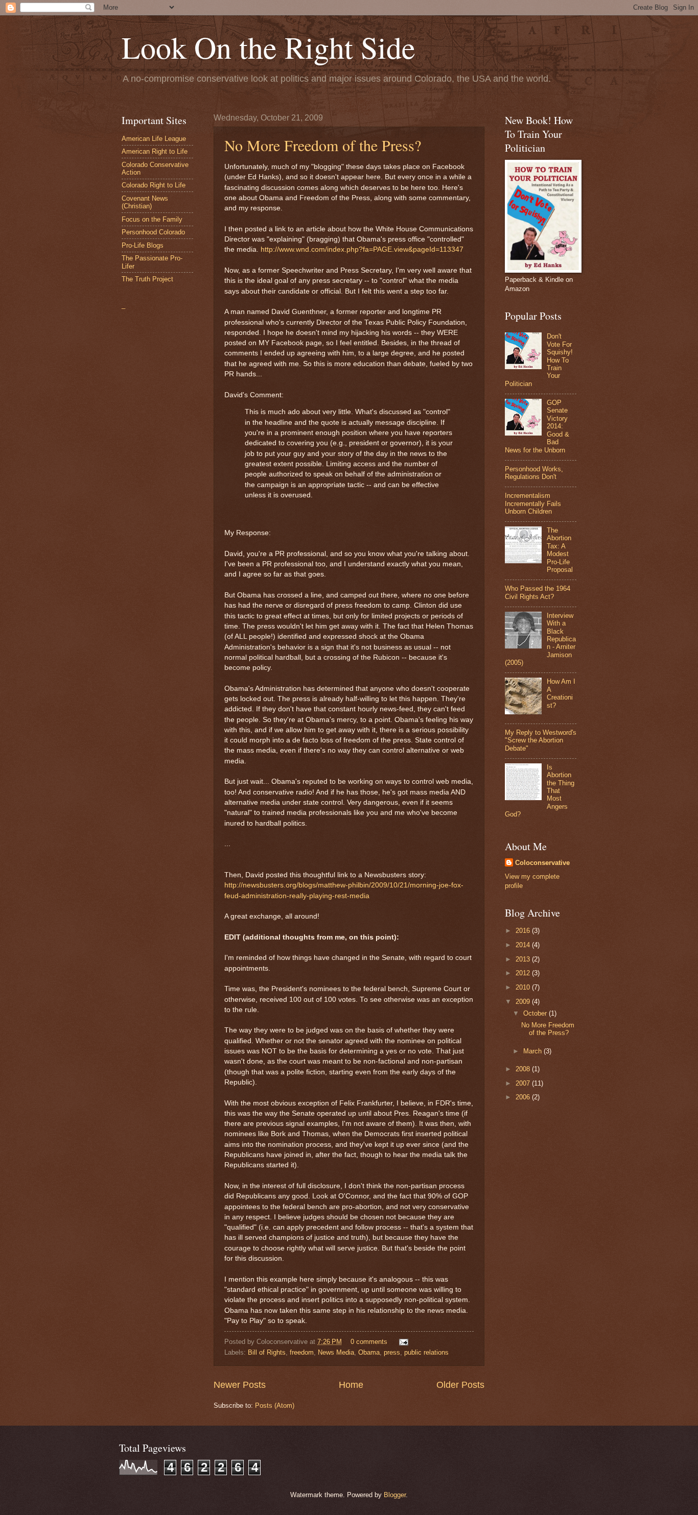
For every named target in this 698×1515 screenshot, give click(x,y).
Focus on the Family (152, 219)
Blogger (395, 1495)
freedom (302, 1352)
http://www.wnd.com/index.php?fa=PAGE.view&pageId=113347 (362, 249)
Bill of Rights (267, 1352)
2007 (524, 1083)
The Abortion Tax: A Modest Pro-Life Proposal (560, 549)
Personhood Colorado (153, 232)
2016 (524, 930)
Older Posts (460, 1385)
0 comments (369, 1341)
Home (351, 1385)
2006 (524, 1097)
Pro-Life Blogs (143, 245)
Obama (369, 1352)
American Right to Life (155, 151)
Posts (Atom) (274, 1405)
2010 (524, 987)
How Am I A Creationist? (561, 693)
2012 (524, 973)
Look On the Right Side (268, 47)
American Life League (154, 138)
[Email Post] (402, 1341)
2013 (524, 959)
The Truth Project (147, 279)
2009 (524, 1001)
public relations (426, 1352)
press (392, 1352)
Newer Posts (240, 1385)
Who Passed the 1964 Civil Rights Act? (537, 592)
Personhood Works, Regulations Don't (534, 472)
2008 (524, 1069)
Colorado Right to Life (153, 185)
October (536, 1013)
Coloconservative (542, 863)
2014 (524, 945)
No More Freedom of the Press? (322, 145)
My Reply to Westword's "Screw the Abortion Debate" (540, 740)
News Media (336, 1352)
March (533, 1051)
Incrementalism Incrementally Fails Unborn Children (533, 503)
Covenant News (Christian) (145, 202)
